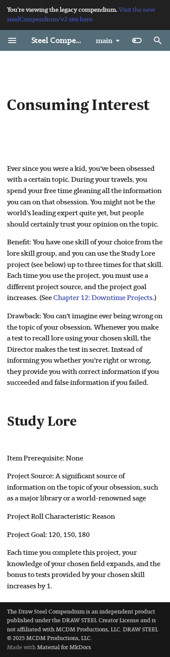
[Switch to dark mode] (137, 40)
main (104, 41)
